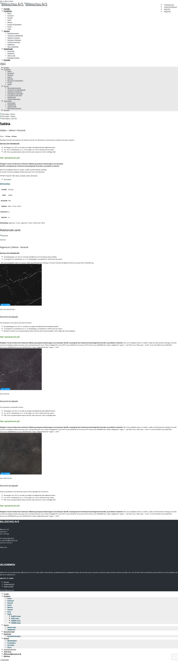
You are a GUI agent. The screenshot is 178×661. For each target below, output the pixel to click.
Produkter (7, 596)
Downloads (7, 634)
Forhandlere (11, 642)
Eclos (9, 611)
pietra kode (33, 175)
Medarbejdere (12, 640)
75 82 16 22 (7, 651)
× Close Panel (4, 660)
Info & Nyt (10, 645)
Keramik (8, 175)
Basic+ (9, 598)
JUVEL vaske (15, 618)
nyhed (28, 175)
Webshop (7, 656)
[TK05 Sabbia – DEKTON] (8, 118)
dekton (17, 175)
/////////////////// (10, 649)
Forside (6, 594)
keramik (22, 175)
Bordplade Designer (14, 636)
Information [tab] (7, 179)
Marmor (10, 607)
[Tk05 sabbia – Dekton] (7, 114)
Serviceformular (9, 631)
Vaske (9, 614)
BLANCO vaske (16, 616)
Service (6, 625)
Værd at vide (11, 627)
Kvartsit (10, 609)
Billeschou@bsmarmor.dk (12, 654)
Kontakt (6, 638)
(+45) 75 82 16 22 (8, 538)
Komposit (10, 600)
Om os (9, 647)
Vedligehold (11, 629)
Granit (9, 605)
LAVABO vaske (15, 620)
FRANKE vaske (16, 622)
